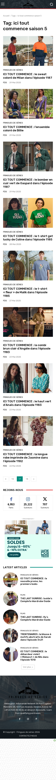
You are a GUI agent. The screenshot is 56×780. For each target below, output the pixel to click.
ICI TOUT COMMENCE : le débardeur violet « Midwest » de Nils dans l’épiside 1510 (34, 655)
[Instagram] (28, 719)
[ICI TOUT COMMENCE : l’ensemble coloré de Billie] (28, 104)
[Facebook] (20, 719)
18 (27, 479)
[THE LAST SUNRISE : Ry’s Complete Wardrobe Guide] (10, 617)
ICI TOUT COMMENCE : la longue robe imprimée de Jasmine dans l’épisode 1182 (25, 457)
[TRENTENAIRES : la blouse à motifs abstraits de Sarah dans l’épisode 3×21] (10, 635)
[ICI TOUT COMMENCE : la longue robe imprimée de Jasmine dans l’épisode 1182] (28, 431)
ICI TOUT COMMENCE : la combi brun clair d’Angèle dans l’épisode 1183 (26, 348)
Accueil (6, 15)
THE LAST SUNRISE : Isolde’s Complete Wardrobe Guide (36, 600)
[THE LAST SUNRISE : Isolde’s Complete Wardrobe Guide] (10, 598)
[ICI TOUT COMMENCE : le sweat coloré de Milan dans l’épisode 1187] (28, 51)
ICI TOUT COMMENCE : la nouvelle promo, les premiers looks (33, 581)
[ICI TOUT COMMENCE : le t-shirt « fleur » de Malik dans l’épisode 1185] (28, 265)
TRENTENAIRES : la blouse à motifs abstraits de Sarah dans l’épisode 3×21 (35, 637)
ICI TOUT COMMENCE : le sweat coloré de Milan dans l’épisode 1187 (27, 75)
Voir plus (27, 667)
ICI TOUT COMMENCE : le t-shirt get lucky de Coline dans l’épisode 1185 (28, 237)
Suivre (28, 497)
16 (13, 479)
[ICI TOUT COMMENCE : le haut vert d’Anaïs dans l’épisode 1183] (28, 378)
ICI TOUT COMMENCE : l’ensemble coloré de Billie (26, 128)
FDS (5, 82)
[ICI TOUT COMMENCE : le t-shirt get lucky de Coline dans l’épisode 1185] (28, 213)
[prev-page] (5, 478)
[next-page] (33, 478)
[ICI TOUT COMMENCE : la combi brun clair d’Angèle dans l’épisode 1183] (28, 322)
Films (22, 595)
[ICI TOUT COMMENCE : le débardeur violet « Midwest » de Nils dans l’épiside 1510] (10, 654)
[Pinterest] (36, 719)
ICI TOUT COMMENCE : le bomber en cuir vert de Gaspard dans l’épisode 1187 (28, 183)
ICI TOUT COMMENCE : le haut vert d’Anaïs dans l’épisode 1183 (27, 403)
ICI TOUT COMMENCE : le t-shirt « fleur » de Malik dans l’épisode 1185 (25, 292)
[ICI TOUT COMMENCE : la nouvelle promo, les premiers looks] (10, 579)
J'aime (11, 497)
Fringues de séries (13, 70)
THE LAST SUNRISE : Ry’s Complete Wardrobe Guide (35, 618)
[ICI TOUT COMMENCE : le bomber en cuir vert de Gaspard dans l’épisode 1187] (28, 156)
